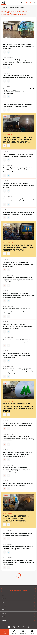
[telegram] (23, 627)
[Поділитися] (4, 52)
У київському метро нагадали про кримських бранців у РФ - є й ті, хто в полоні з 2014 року (16, 470)
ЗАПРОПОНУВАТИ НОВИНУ (18, 590)
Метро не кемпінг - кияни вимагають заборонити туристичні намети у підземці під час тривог (18, 439)
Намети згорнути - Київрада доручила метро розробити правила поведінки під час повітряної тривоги (18, 371)
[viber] (28, 627)
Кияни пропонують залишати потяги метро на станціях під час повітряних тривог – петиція (16, 355)
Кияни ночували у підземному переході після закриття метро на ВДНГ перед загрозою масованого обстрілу (17, 454)
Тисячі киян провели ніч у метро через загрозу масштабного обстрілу (16, 518)
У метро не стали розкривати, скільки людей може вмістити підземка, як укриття (18, 247)
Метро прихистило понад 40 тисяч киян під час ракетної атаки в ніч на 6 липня (18, 200)
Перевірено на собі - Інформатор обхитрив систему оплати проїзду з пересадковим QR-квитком (18, 62)
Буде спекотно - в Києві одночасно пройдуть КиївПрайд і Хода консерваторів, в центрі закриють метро (18, 295)
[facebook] (9, 627)
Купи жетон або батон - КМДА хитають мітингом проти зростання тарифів (17, 341)
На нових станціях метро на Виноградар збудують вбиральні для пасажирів (17, 534)
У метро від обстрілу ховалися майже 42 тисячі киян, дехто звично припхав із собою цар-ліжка (17, 311)
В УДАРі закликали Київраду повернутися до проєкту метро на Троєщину (18, 484)
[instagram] (14, 627)
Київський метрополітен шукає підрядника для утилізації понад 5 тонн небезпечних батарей (17, 326)
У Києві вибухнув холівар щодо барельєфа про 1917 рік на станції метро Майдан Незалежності (18, 170)
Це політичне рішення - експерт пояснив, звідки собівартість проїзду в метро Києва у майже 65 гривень (18, 280)
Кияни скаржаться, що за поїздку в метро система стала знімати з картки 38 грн (18, 155)
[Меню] (35, 2)
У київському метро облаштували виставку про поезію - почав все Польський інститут (18, 185)
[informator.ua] (3, 2)
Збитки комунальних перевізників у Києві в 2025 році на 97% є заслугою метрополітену (18, 91)
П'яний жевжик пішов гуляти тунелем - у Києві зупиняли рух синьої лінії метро (18, 548)
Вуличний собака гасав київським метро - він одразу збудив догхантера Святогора (18, 213)
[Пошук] (30, 2)
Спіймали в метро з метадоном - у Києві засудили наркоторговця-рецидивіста (17, 424)
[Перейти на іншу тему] (26, 2)
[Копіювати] (8, 52)
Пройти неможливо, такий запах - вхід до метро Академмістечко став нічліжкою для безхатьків (18, 46)
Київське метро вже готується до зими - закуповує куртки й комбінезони (17, 105)
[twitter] (18, 627)
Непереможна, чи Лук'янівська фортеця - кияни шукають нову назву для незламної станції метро (18, 562)
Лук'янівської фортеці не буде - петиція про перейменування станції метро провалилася (18, 139)
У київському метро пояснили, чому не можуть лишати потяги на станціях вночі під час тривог (18, 264)
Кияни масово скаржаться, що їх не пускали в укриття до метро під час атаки (18, 76)
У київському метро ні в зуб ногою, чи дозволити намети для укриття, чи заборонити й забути (18, 407)
